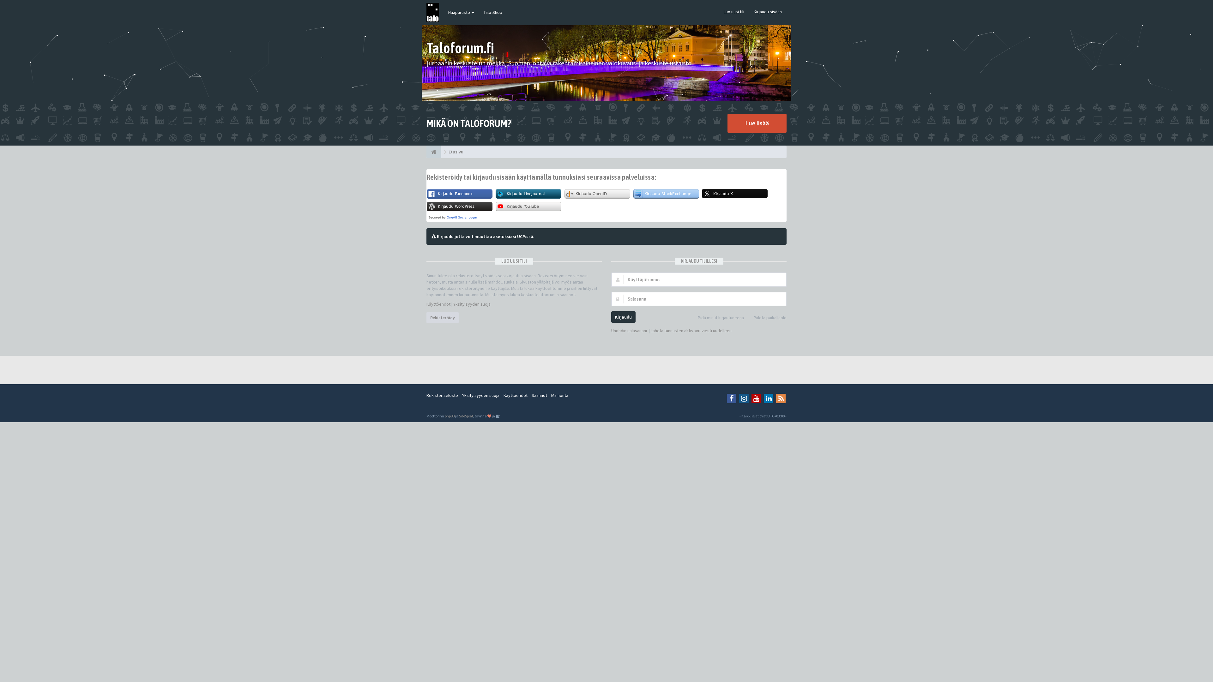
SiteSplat (466, 416)
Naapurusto (459, 12)
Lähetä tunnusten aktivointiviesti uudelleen (691, 330)
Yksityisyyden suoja (472, 304)
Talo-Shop (493, 12)
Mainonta (559, 395)
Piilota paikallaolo (770, 317)
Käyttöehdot (438, 304)
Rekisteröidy (442, 317)
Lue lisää (757, 123)
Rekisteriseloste (442, 395)
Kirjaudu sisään (768, 12)
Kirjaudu (623, 317)
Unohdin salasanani (629, 330)
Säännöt (539, 395)
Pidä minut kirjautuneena (721, 317)
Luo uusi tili (734, 12)
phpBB (450, 416)
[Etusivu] (433, 152)
